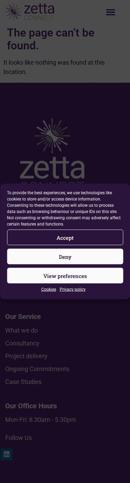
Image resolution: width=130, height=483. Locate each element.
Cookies (48, 289)
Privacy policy (73, 289)
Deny (65, 256)
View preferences (65, 275)
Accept (65, 237)
